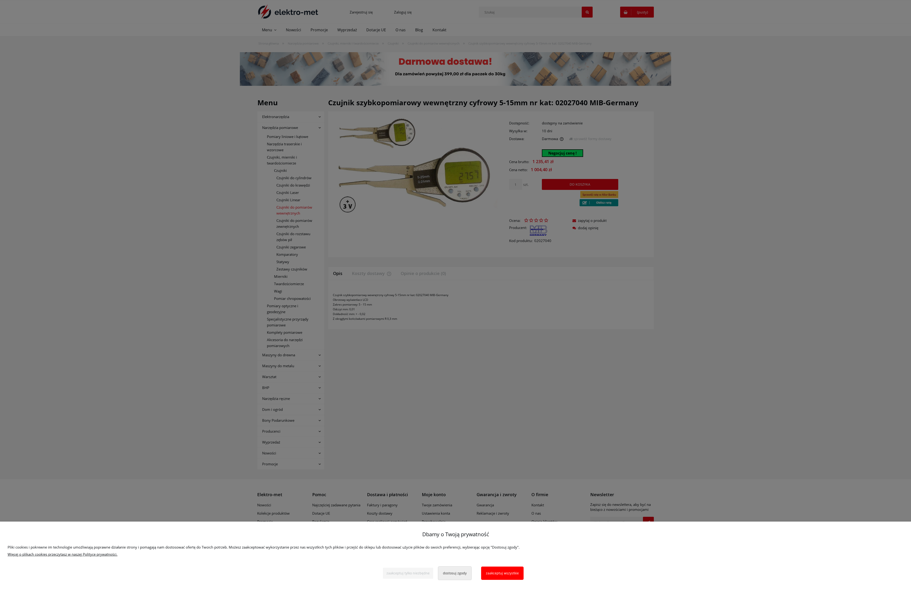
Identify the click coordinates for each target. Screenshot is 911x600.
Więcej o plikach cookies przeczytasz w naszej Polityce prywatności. (62, 554)
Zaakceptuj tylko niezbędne (408, 573)
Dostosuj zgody (455, 573)
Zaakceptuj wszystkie (502, 573)
